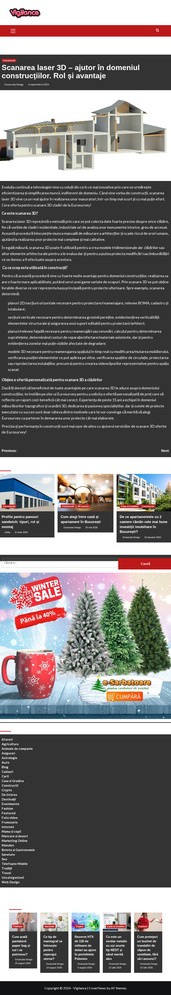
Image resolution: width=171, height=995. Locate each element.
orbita (7, 532)
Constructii (9, 60)
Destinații (9, 799)
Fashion (7, 808)
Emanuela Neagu (14, 84)
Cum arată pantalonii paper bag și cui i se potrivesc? (21, 945)
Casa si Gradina (129, 506)
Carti (5, 776)
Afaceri (7, 739)
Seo (4, 859)
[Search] (157, 30)
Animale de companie (17, 748)
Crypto (7, 790)
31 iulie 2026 (115, 967)
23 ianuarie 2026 (152, 537)
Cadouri (7, 771)
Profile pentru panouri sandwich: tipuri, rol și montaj (20, 522)
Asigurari (8, 753)
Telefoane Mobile (15, 863)
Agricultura (10, 744)
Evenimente (10, 804)
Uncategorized (13, 877)
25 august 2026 (23, 963)
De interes (83, 506)
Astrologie (9, 758)
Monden (8, 845)
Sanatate (8, 854)
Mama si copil (11, 831)
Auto (5, 762)
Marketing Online (15, 840)
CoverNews (97, 988)
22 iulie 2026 (146, 967)
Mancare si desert (15, 836)
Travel (6, 873)
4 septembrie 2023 (38, 84)
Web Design (11, 882)
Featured (8, 813)
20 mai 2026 (91, 527)
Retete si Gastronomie (18, 850)
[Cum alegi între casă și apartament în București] (85, 492)
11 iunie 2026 (21, 532)
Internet (8, 827)
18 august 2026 (54, 967)
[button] (13, 30)
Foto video (10, 817)
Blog (5, 767)
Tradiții (7, 868)
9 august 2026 (85, 967)
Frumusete (10, 822)
